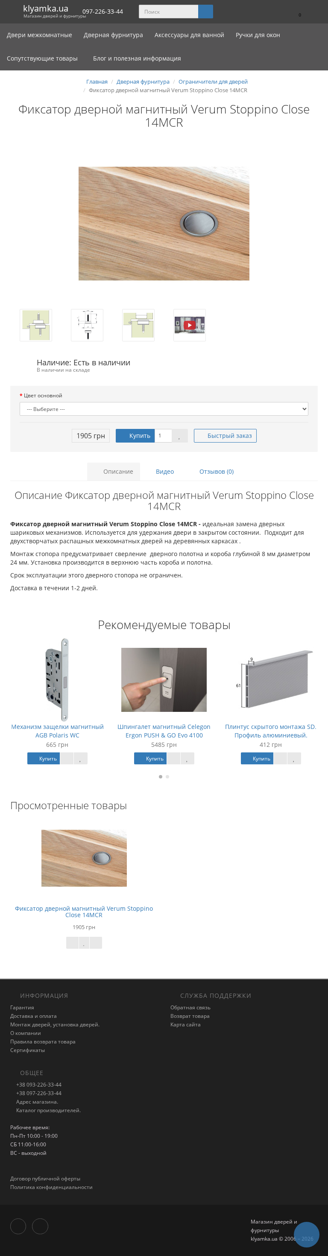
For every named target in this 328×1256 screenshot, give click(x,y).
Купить (139, 435)
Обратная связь (190, 1007)
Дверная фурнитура (114, 35)
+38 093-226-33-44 (38, 1084)
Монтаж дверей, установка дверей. (55, 1024)
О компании (25, 1033)
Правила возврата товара (43, 1041)
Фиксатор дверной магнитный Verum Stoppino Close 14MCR (84, 911)
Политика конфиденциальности (51, 1187)
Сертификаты (27, 1050)
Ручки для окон (258, 35)
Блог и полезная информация (136, 58)
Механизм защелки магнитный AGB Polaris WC (57, 731)
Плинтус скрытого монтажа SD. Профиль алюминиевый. (270, 731)
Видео (164, 471)
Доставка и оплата (33, 1016)
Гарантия (22, 1007)
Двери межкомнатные (40, 35)
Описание (117, 471)
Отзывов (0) (216, 471)
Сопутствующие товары (42, 58)
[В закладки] (180, 436)
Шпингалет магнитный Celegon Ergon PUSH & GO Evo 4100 (164, 731)
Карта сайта (185, 1024)
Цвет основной (43, 395)
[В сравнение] (96, 943)
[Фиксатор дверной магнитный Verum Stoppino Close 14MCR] (164, 223)
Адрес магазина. (36, 1101)
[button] (296, 11)
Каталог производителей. (48, 1110)
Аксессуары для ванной (190, 35)
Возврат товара (190, 1016)
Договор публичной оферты (45, 1178)
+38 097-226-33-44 (38, 1093)
